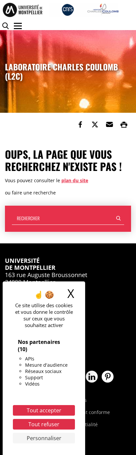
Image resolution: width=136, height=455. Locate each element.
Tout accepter (44, 410)
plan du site (74, 180)
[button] (109, 124)
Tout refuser (43, 424)
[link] (80, 124)
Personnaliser (44, 438)
